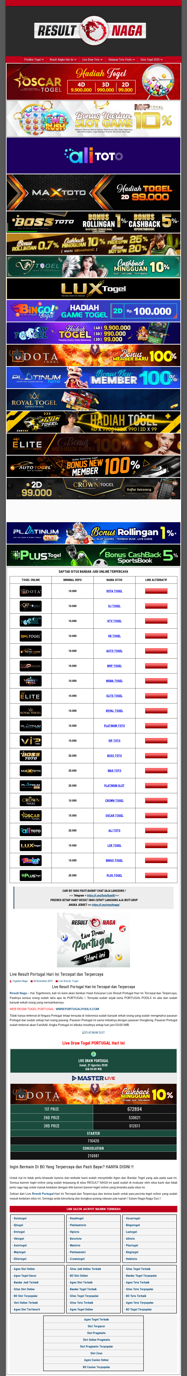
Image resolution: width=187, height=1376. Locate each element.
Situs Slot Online (24, 1289)
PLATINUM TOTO (114, 726)
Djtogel (18, 1225)
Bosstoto (76, 1238)
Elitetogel (20, 1259)
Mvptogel (20, 1252)
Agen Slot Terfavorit (27, 1309)
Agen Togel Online (81, 1309)
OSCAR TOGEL (114, 815)
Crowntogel (77, 1259)
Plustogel (132, 1245)
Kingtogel (132, 1252)
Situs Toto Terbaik (81, 1302)
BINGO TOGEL (114, 860)
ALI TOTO (114, 830)
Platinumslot (78, 1252)
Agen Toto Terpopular (140, 1302)
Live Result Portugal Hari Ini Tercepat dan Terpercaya (56, 974)
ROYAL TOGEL (114, 711)
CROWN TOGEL (114, 800)
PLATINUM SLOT (114, 785)
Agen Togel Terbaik (96, 1319)
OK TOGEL (114, 636)
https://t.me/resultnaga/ (106, 905)
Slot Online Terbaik (26, 1302)
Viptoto (74, 1232)
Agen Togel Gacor (25, 1275)
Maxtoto (75, 1245)
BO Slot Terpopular (26, 1296)
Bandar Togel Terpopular (141, 1275)
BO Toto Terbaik (136, 1296)
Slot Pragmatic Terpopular (96, 1346)
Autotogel (20, 1245)
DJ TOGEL (114, 606)
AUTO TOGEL (114, 651)
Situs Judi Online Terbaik (85, 1269)
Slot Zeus (96, 1353)
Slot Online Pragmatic (96, 1340)
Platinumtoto (78, 1225)
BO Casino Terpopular (96, 1367)
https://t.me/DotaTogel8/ (101, 895)
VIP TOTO (114, 740)
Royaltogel (76, 1218)
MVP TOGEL (114, 666)
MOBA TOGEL (114, 681)
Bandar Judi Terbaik (26, 1282)
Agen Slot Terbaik (81, 1282)
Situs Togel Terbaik (138, 1269)
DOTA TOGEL (114, 591)
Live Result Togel (69, 981)
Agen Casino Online (96, 1360)
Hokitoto (131, 1259)
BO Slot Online (79, 1275)
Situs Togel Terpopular (84, 1296)
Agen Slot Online (24, 1269)
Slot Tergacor (96, 1326)
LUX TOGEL (114, 845)
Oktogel (19, 1238)
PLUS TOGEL (114, 875)
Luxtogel (131, 1232)
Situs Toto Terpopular (139, 1289)
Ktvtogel (19, 1232)
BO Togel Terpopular (139, 1309)
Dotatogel (20, 1218)
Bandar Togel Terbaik (83, 1289)
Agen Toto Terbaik (137, 1282)
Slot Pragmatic (96, 1333)
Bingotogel (133, 1225)
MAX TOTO (114, 770)
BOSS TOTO (114, 755)
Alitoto (130, 1238)
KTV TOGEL (114, 621)
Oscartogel (133, 1218)
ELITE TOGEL (114, 696)
